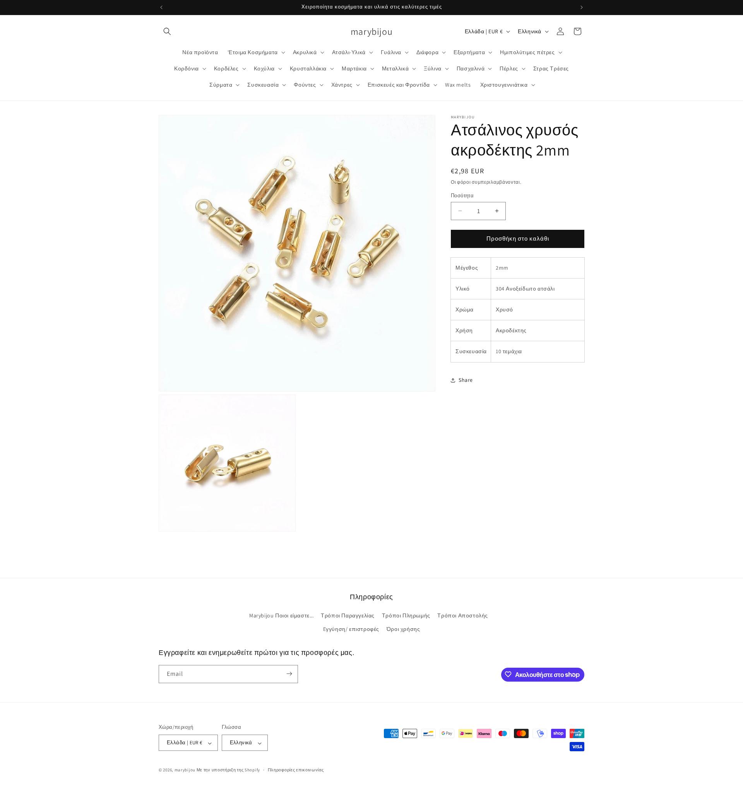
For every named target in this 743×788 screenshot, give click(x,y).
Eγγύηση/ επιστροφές (351, 629)
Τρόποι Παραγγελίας (348, 615)
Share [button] (466, 379)
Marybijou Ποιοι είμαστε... (281, 615)
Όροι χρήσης (403, 629)
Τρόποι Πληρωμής (406, 615)
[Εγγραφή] (289, 674)
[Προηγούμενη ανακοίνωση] (161, 7)
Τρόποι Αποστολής (462, 615)
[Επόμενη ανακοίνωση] (581, 7)
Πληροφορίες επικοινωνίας (296, 770)
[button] (167, 31)
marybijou (185, 770)
